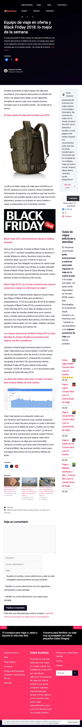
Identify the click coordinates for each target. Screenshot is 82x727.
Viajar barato (62, 5)
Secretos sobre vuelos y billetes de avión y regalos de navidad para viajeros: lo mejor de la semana (29, 491)
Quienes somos (11, 653)
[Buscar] (75, 673)
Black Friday (23, 510)
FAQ (6, 657)
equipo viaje (33, 510)
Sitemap (8, 683)
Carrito (59, 661)
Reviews (24, 11)
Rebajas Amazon (27, 5)
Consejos (36, 11)
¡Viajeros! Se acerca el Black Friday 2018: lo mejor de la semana (10, 489)
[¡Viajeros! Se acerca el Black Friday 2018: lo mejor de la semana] (12, 481)
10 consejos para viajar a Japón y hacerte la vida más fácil (19, 634)
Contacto (8, 666)
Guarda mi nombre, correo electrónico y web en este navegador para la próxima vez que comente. (30, 578)
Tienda (38, 5)
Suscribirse (73, 198)
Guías (49, 5)
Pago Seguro (10, 662)
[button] (32, 17)
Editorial (10, 507)
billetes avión (12, 510)
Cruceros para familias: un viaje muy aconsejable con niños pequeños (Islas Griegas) (59, 635)
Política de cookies (53, 723)
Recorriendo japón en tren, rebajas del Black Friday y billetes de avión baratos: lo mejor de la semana (46, 491)
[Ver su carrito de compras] (22, 17)
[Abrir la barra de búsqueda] (27, 17)
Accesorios (50, 11)
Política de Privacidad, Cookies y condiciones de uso (14, 675)
